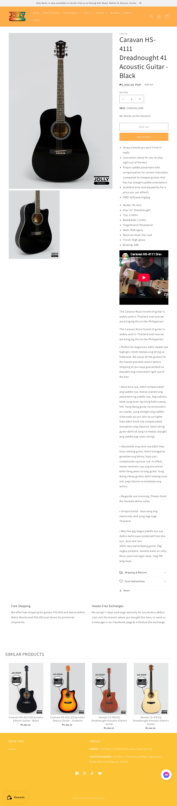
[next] (168, 696)
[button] (71, 12)
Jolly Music (83, 798)
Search (12, 749)
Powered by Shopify (96, 798)
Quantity (123, 92)
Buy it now (143, 136)
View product (26, 692)
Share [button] (126, 590)
